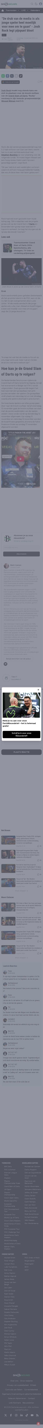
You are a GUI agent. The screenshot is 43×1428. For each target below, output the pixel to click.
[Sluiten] (38, 690)
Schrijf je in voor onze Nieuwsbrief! (21, 734)
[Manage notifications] (38, 1423)
